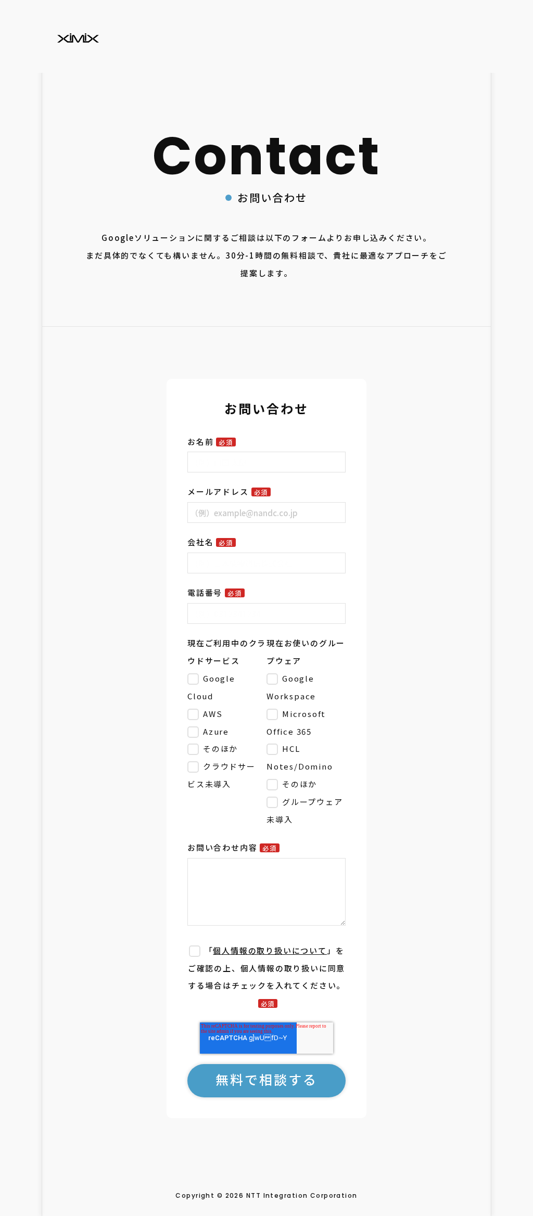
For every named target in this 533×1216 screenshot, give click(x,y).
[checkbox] (224, 731)
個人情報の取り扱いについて (269, 950)
